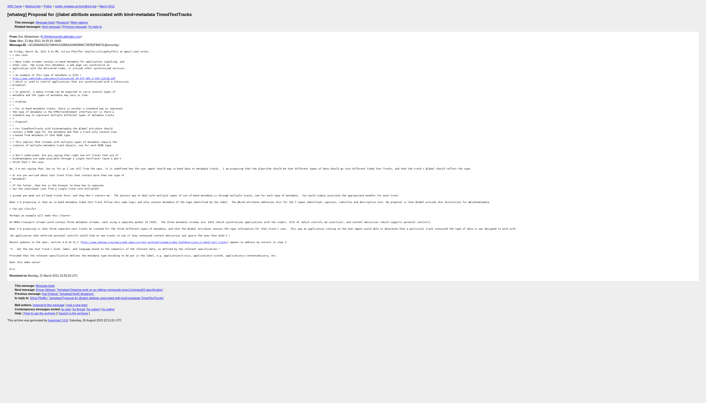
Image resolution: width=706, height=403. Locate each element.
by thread (79, 309)
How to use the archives (39, 313)
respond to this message (49, 305)
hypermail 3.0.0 (58, 320)
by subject (93, 309)
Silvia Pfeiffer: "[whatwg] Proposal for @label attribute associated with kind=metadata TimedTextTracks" (97, 298)
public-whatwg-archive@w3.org (75, 6)
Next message (51, 26)
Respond (63, 22)
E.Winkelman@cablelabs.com (61, 36)
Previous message (75, 26)
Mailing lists (33, 6)
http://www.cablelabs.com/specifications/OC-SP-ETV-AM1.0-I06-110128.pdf (64, 78)
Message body (45, 22)
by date (66, 309)
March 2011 (107, 6)
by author (108, 309)
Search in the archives (73, 313)
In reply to (95, 26)
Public (48, 6)
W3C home (14, 6)
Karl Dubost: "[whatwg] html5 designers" (68, 293)
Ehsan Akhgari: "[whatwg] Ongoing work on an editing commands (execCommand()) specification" (99, 289)
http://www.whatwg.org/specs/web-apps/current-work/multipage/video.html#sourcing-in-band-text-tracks (154, 242)
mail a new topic (77, 305)
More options (79, 22)
